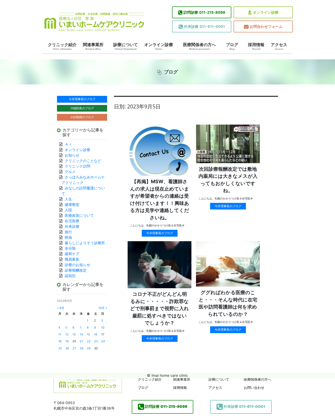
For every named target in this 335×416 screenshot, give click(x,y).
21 (81, 341)
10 (102, 327)
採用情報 (256, 46)
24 (103, 341)
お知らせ (72, 155)
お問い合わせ (254, 387)
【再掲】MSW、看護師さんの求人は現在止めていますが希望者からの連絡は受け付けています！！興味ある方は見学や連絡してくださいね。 (159, 199)
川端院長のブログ (82, 108)
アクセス (279, 46)
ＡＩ (68, 144)
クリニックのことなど (83, 160)
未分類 (70, 248)
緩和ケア (74, 253)
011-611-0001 (204, 26)
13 (74, 334)
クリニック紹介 (62, 46)
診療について (125, 46)
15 (88, 334)
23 (96, 341)
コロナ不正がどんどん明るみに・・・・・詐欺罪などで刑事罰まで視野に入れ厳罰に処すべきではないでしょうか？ (159, 308)
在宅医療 (72, 221)
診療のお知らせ (77, 264)
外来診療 (72, 226)
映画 (68, 237)
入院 (68, 210)
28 (81, 348)
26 (67, 348)
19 (67, 341)
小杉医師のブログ (82, 117)
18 (60, 341)
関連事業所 (93, 46)
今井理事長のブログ (159, 233)
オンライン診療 (265, 12)
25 (60, 348)
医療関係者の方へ (199, 46)
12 (67, 334)
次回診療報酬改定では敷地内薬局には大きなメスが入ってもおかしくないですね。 (228, 180)
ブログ (232, 46)
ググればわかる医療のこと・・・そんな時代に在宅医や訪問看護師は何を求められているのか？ (228, 303)
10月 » (102, 308)
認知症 (70, 275)
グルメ (70, 171)
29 (88, 348)
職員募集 (72, 259)
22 (88, 341)
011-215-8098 (204, 12)
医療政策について (79, 215)
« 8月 (60, 308)
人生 (68, 199)
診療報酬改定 (76, 270)
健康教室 (72, 204)
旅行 (68, 232)
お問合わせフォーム (266, 26)
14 (81, 334)
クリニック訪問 (77, 166)
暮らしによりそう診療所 (85, 243)
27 (74, 348)
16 (95, 334)
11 (59, 334)
